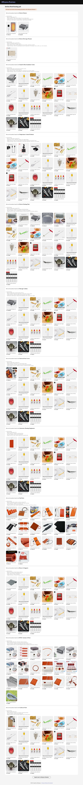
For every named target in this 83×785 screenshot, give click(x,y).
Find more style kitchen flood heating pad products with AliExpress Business (20, 9)
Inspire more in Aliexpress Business (41, 777)
